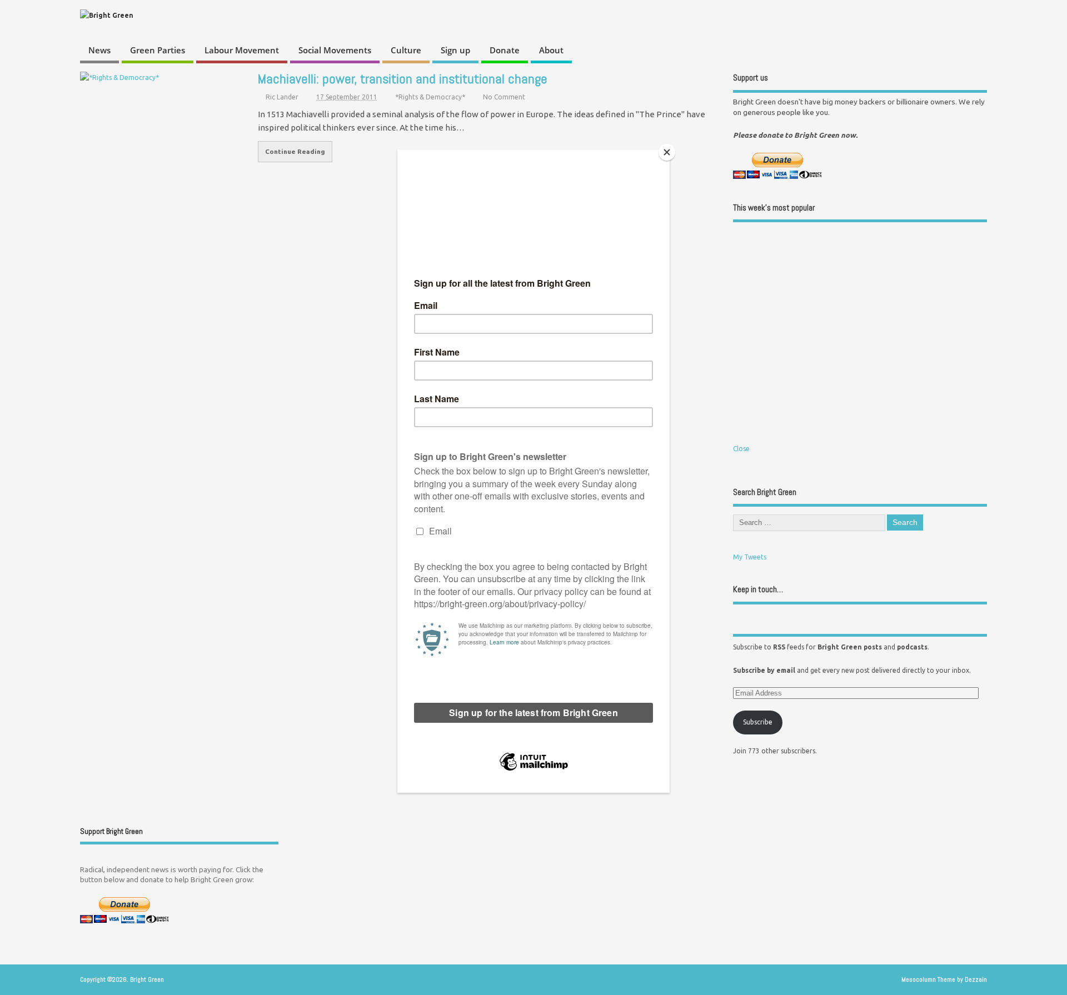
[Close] (667, 152)
